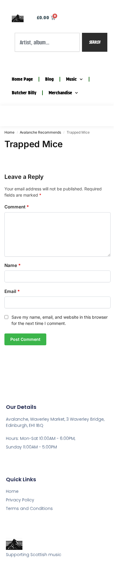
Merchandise (60, 92)
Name (12, 265)
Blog (49, 79)
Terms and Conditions (29, 508)
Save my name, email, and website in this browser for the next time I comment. (60, 320)
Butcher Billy (24, 92)
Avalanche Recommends (40, 132)
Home (9, 132)
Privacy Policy (20, 500)
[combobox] (47, 42)
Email (12, 291)
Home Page (22, 79)
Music (71, 79)
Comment (16, 207)
